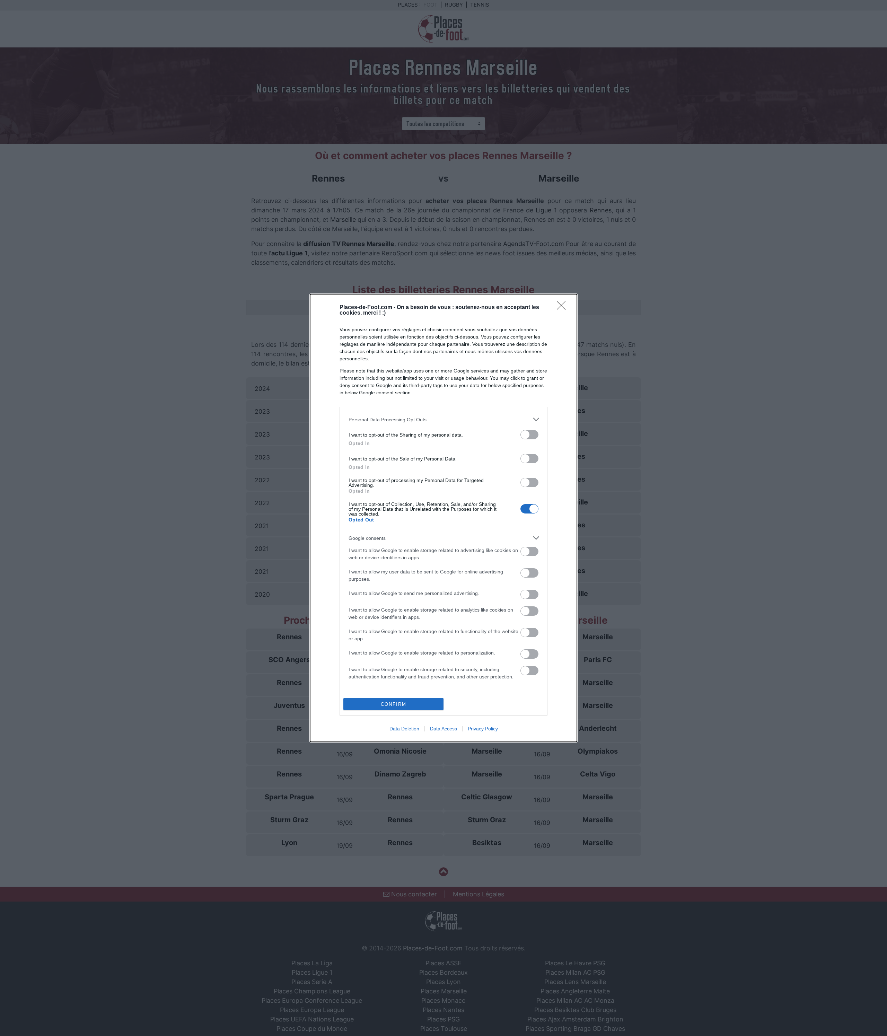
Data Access (443, 728)
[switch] (529, 434)
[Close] (563, 307)
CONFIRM (393, 704)
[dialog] (443, 518)
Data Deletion (404, 728)
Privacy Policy (483, 728)
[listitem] (443, 419)
